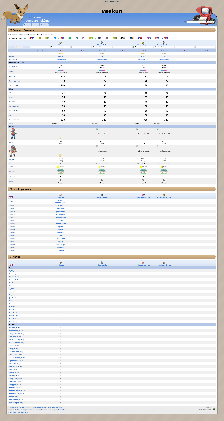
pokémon (38, 407)
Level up (12, 268)
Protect (12, 364)
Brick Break (13, 331)
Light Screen (60, 247)
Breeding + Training (16, 62)
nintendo (44, 407)
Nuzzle (60, 229)
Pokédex (28, 17)
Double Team (61, 223)
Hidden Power (14, 358)
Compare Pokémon (24, 30)
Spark (60, 226)
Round (11, 376)
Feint (61, 221)
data (18, 412)
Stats (11, 89)
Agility (60, 241)
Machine (12, 325)
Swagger (12, 385)
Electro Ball (60, 214)
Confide (12, 337)
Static (60, 56)
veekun (112, 11)
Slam (61, 236)
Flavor (11, 126)
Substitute (13, 381)
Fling (11, 349)
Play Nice (60, 208)
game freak (51, 407)
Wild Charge (60, 245)
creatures (59, 407)
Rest (10, 370)
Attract (12, 328)
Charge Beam (14, 334)
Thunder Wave (60, 217)
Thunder (60, 250)
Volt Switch (13, 400)
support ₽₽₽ (24, 412)
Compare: (19, 47)
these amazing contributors (26, 410)
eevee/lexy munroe (18, 407)
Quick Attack (61, 211)
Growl (60, 206)
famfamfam (62, 410)
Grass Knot (13, 355)
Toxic (11, 396)
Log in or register (112, 1)
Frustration (13, 352)
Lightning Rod (61, 59)
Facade (11, 346)
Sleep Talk (13, 379)
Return (11, 373)
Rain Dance (13, 367)
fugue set (44, 410)
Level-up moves (22, 189)
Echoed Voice (14, 343)
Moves (16, 256)
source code (12, 412)
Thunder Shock (60, 202)
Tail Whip (60, 200)
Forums (27, 25)
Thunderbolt (61, 238)
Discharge (61, 232)
